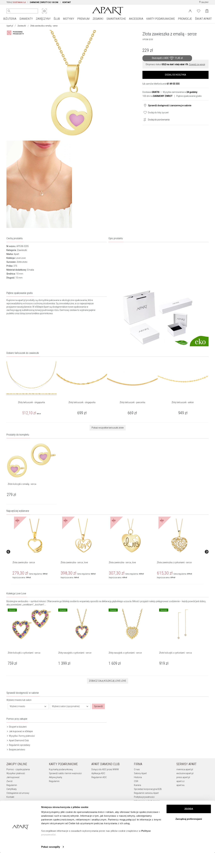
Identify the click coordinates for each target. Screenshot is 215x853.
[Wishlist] (198, 10)
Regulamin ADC (99, 777)
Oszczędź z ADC (167, 58)
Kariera (137, 785)
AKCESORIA (136, 18)
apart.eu (180, 785)
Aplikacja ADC (98, 773)
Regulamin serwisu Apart (146, 793)
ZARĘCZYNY (43, 18)
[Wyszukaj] (9, 11)
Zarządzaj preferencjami (188, 819)
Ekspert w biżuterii (17, 726)
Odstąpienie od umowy (17, 793)
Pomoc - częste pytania (18, 769)
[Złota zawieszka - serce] (35, 536)
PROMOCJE (185, 18)
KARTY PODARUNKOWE (160, 18)
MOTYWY (68, 18)
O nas (137, 769)
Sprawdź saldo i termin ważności (65, 773)
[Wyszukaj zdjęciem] (44, 11)
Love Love (20, 258)
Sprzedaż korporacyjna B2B (148, 789)
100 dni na (157, 96)
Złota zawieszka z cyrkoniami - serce (174, 562)
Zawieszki (21, 26)
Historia (138, 777)
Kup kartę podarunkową (61, 769)
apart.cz (180, 781)
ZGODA (188, 809)
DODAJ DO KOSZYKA (175, 75)
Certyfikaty (11, 789)
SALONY (205, 2)
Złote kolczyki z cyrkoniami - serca (24, 652)
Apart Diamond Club (18, 740)
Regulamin (11, 785)
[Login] (190, 10)
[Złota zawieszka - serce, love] (83, 536)
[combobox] (28, 706)
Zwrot (9, 781)
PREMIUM (83, 18)
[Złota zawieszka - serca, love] (131, 536)
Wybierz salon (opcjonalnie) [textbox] (66, 706)
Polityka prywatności (144, 797)
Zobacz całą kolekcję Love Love (107, 681)
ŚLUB (57, 18)
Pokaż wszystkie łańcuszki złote (108, 427)
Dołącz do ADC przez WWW (105, 769)
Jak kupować (13, 777)
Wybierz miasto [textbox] (17, 706)
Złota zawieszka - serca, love (122, 562)
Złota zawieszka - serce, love (74, 562)
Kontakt (10, 797)
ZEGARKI (98, 18)
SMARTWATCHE (116, 18)
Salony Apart (140, 773)
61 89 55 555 (173, 83)
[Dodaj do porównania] (144, 119)
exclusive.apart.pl (184, 773)
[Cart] (207, 11)
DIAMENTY (26, 18)
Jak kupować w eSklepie (20, 731)
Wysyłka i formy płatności (21, 736)
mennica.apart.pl (184, 769)
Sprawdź (98, 706)
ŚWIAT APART (203, 18)
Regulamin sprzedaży (19, 745)
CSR (136, 781)
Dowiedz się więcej (197, 64)
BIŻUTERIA (9, 18)
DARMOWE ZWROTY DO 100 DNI (44, 2)
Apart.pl (9, 26)
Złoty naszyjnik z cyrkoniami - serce (74, 652)
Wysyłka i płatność (15, 773)
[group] (35, 552)
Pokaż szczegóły (50, 846)
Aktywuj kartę (55, 777)
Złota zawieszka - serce (23, 562)
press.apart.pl (183, 777)
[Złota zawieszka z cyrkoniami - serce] (179, 536)
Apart (16, 254)
